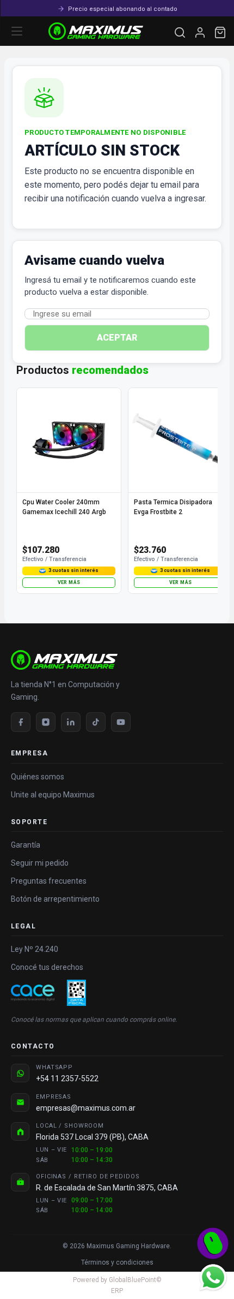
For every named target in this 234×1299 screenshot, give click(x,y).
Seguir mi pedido (40, 863)
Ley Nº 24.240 (34, 949)
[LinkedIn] (71, 722)
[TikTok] (96, 722)
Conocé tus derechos (47, 967)
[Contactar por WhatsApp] (212, 1277)
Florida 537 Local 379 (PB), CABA (92, 1137)
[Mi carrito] (220, 32)
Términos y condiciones (117, 1262)
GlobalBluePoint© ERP (117, 1285)
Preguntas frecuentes (49, 881)
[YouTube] (121, 722)
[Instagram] (46, 722)
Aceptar (117, 337)
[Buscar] (180, 32)
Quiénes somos (37, 776)
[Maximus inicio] (117, 660)
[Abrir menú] (17, 31)
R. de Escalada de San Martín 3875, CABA (107, 1187)
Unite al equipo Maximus (53, 794)
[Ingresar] (200, 32)
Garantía (25, 845)
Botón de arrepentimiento (55, 899)
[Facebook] (20, 722)
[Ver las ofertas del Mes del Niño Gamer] (213, 1243)
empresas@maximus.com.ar (86, 1108)
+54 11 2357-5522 (67, 1078)
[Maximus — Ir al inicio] (95, 31)
